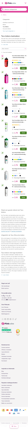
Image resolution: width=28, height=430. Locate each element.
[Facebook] (5, 319)
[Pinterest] (10, 319)
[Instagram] (13, 319)
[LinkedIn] (8, 319)
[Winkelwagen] (26, 3)
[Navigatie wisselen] (2, 3)
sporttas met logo (5, 231)
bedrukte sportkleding (16, 231)
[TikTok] (16, 319)
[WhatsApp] (2, 319)
